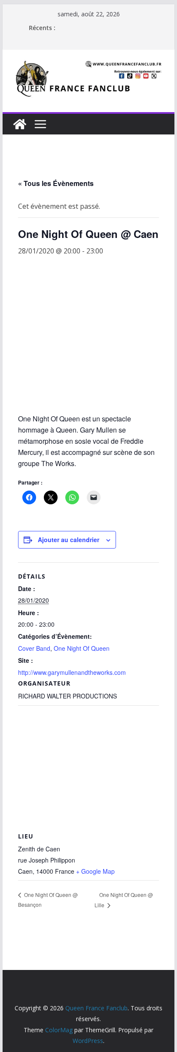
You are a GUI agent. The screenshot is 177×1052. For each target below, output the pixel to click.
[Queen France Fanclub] (19, 124)
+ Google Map (95, 871)
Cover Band (34, 648)
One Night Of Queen (82, 648)
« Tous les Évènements (56, 183)
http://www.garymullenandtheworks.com (72, 672)
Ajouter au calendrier (68, 539)
